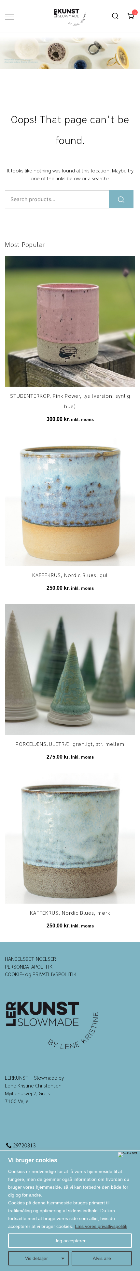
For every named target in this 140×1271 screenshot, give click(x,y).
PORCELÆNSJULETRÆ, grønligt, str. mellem (70, 743)
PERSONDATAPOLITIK (28, 966)
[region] (70, 1210)
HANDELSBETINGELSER (30, 958)
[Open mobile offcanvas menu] (9, 16)
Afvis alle (102, 1258)
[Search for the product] (121, 199)
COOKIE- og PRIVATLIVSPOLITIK (41, 974)
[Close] (127, 1154)
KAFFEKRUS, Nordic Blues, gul (70, 574)
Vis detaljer (36, 1258)
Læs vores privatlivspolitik (101, 1226)
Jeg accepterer (70, 1240)
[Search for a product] (115, 16)
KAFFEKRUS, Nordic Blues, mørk (70, 912)
